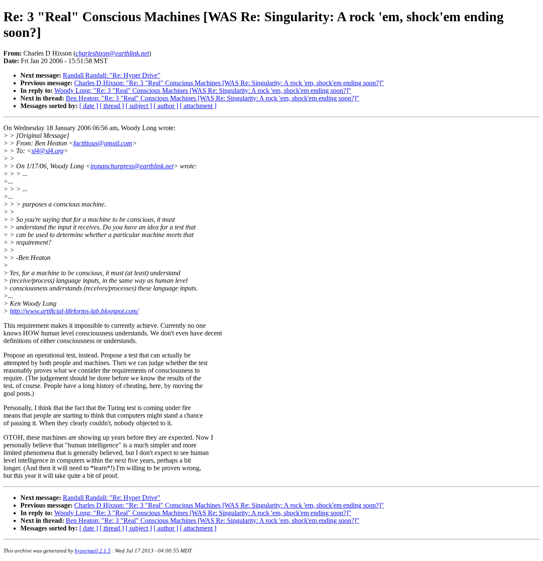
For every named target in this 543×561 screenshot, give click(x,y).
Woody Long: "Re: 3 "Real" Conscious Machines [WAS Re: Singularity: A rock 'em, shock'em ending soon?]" (202, 90)
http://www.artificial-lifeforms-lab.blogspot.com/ (74, 311)
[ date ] (88, 105)
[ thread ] (112, 105)
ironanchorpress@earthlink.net (132, 166)
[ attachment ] (198, 105)
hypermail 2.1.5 (93, 550)
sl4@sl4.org (47, 150)
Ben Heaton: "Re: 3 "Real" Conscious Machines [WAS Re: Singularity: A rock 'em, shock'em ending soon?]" (212, 98)
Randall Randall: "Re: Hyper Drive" (111, 75)
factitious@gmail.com (102, 143)
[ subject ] (139, 105)
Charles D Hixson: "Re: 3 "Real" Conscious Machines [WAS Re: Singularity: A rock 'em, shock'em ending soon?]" (229, 83)
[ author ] (166, 105)
